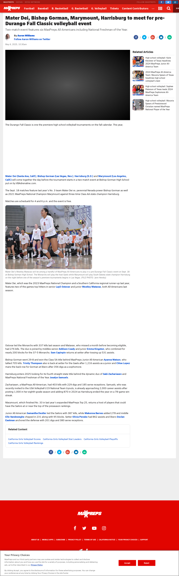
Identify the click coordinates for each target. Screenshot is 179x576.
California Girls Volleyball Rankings (25, 442)
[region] (89, 563)
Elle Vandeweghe (14, 416)
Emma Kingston (95, 348)
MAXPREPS (8, 2)
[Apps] (160, 8)
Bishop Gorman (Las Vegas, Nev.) (55, 176)
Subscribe (60, 539)
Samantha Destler (36, 413)
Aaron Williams (26, 35)
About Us (35, 539)
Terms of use (90, 539)
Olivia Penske (80, 416)
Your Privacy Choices (127, 539)
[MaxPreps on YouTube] (94, 528)
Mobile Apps (47, 539)
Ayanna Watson (112, 359)
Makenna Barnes (94, 413)
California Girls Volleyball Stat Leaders (62, 439)
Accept (127, 563)
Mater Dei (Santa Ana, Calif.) (20, 176)
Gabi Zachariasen (112, 374)
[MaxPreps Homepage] (89, 513)
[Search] (169, 8)
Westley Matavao (91, 286)
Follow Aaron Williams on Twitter (32, 39)
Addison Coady (67, 348)
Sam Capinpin (58, 352)
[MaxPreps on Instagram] (175, 2)
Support (144, 539)
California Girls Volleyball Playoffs (101, 439)
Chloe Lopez (123, 363)
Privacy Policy (74, 539)
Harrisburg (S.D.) (84, 176)
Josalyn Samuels (59, 377)
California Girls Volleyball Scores (24, 439)
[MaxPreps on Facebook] (161, 2)
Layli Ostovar (63, 286)
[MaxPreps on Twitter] (168, 2)
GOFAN (19, 2)
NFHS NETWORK (32, 2)
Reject (146, 563)
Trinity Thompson (32, 363)
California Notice (107, 539)
